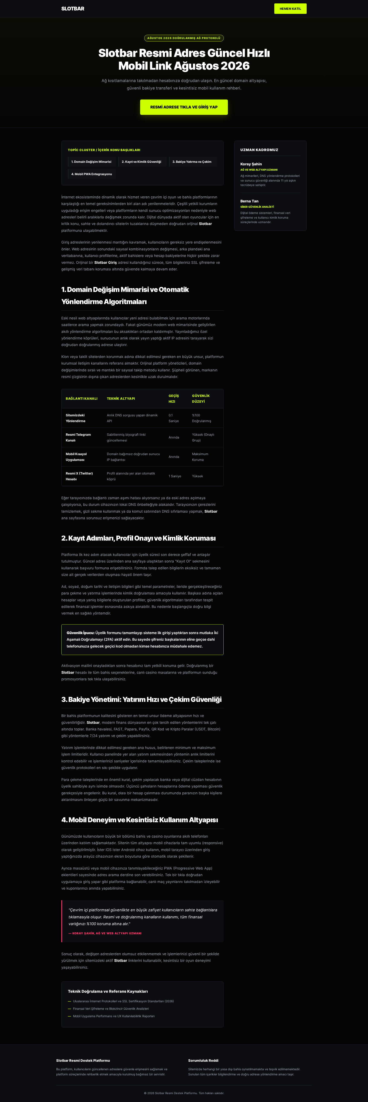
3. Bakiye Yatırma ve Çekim (191, 161)
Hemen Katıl (290, 8)
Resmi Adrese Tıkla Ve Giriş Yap (184, 107)
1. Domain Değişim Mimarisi (91, 161)
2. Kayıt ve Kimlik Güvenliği (141, 161)
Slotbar (72, 9)
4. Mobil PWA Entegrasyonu (91, 174)
